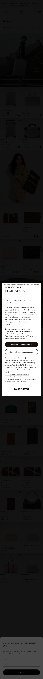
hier (24, 382)
